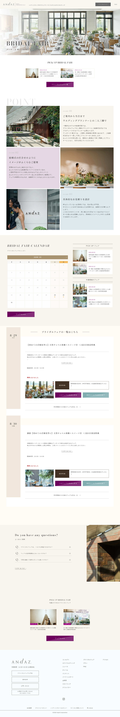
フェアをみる (21, 314)
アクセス (105, 659)
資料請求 (25, 679)
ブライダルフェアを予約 (25, 673)
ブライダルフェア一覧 (60, 84)
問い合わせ (90, 708)
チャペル (65, 670)
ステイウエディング (69, 663)
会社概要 (29, 708)
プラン (85, 663)
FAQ (84, 666)
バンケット (66, 673)
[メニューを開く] (115, 4)
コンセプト (66, 659)
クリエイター (67, 687)
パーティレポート (68, 677)
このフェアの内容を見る (68, 395)
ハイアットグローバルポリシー (59, 708)
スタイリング (67, 684)
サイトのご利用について (77, 708)
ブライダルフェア (88, 659)
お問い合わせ (25, 686)
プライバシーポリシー (41, 708)
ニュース (65, 666)
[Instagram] (85, 699)
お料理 (65, 680)
